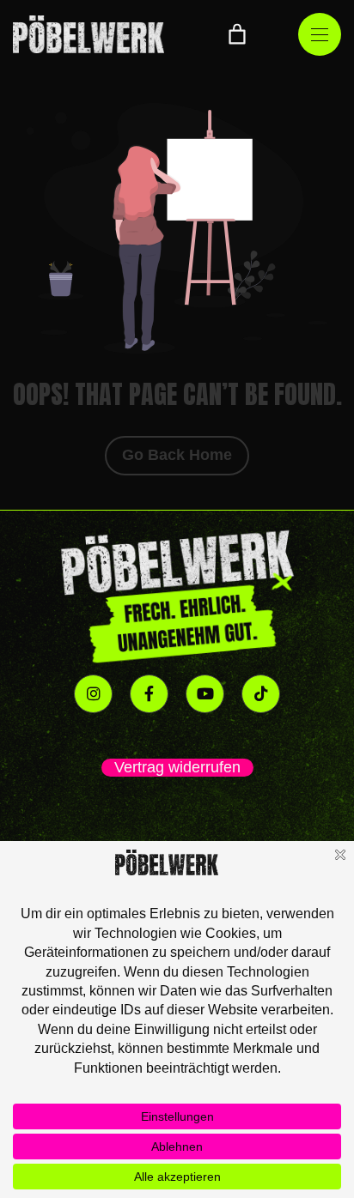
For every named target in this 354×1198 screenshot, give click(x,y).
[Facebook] (149, 694)
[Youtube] (205, 694)
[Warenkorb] (237, 34)
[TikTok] (260, 694)
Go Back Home (177, 454)
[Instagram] (93, 694)
